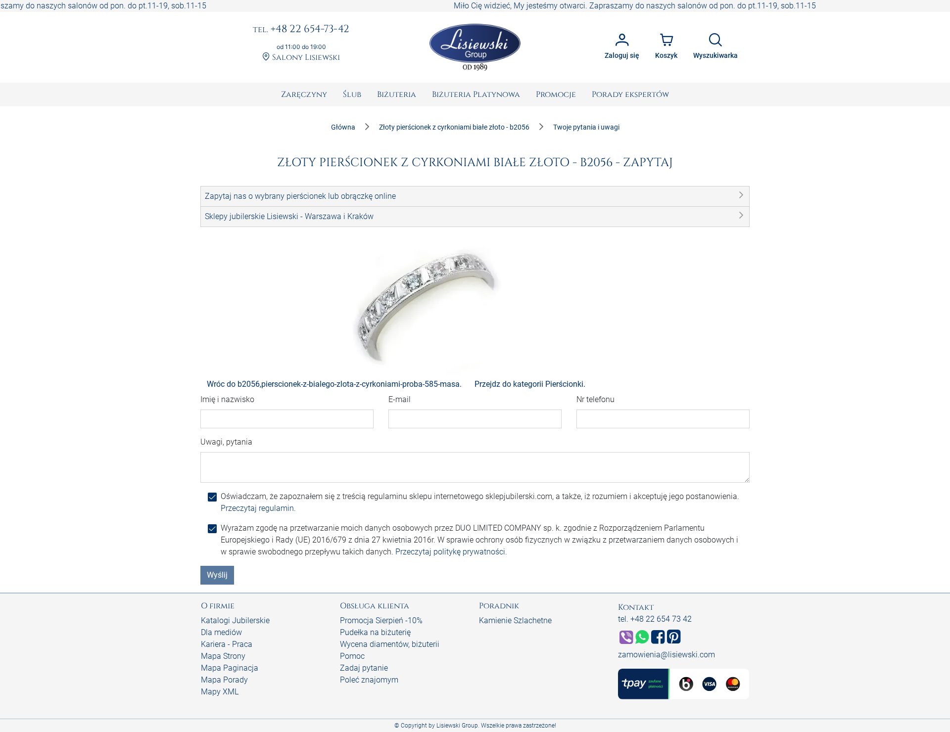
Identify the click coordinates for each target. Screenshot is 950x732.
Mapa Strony (223, 656)
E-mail (399, 399)
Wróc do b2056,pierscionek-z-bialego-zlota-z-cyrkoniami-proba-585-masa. (334, 384)
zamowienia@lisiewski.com (666, 654)
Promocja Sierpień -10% (381, 620)
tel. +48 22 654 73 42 (655, 619)
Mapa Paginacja (229, 668)
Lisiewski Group (457, 725)
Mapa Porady (224, 680)
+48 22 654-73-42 (301, 29)
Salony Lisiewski (305, 57)
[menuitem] (304, 94)
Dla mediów (221, 632)
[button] (475, 196)
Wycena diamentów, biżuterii (389, 644)
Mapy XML (219, 691)
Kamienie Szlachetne (515, 620)
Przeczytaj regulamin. (258, 508)
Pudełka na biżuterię (375, 632)
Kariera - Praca (226, 644)
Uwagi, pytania (226, 442)
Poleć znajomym (369, 680)
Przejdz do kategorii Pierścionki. (530, 384)
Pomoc (352, 656)
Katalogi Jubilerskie (235, 620)
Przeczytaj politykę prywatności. (451, 551)
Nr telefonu (595, 399)
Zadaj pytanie (364, 668)
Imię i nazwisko (227, 399)
